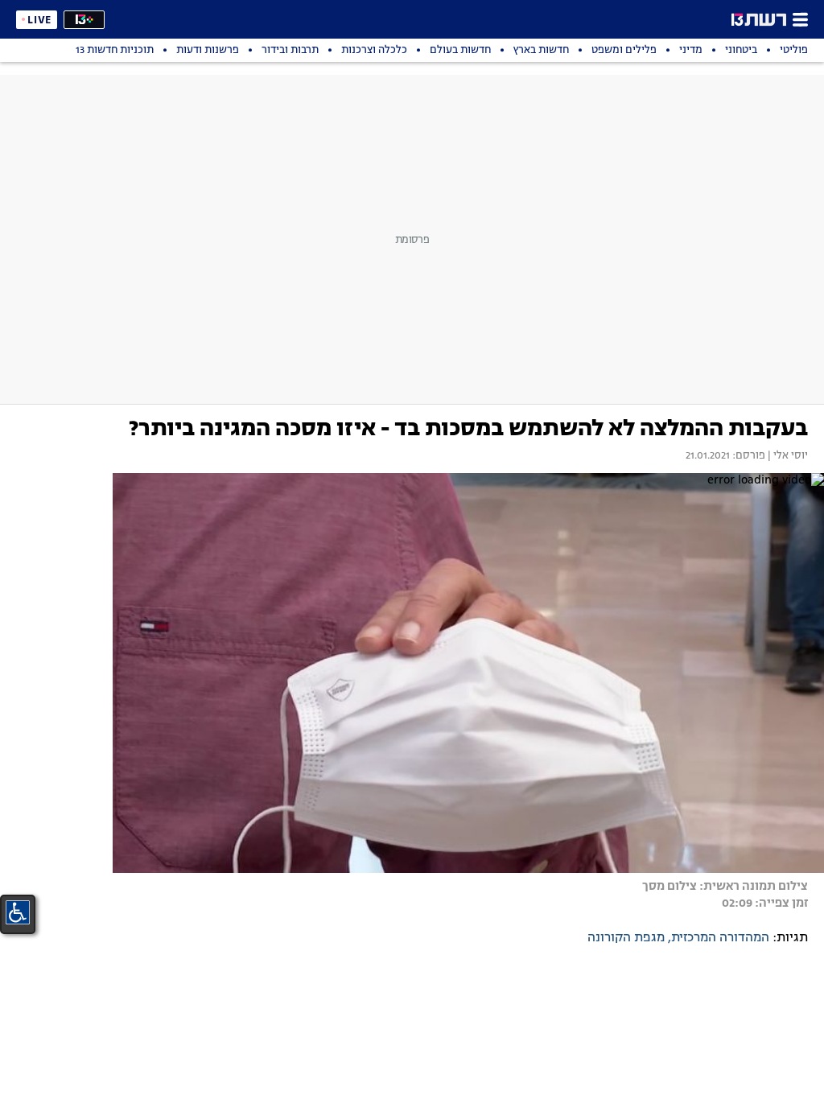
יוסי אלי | (786, 456)
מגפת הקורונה (626, 938)
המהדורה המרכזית (720, 938)
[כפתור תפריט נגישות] (18, 912)
